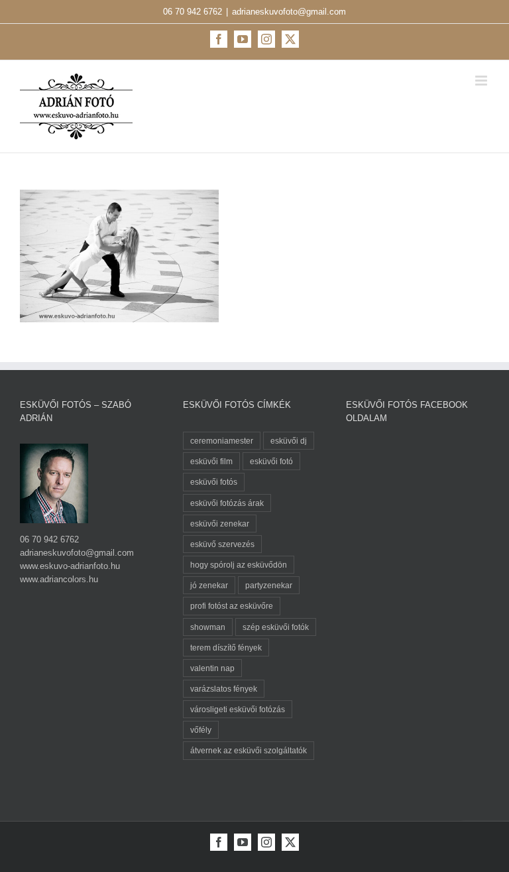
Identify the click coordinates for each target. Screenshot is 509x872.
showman (207, 627)
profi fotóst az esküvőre (231, 605)
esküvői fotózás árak (227, 503)
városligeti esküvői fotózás (237, 709)
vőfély (200, 729)
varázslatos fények (223, 688)
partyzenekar (268, 585)
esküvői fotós (213, 481)
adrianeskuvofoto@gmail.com (289, 12)
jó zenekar (209, 585)
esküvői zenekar (219, 523)
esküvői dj (288, 440)
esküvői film (211, 461)
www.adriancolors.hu (59, 579)
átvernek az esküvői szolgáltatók (248, 750)
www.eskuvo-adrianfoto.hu (70, 566)
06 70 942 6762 (192, 12)
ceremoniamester (221, 440)
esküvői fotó (271, 461)
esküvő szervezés (222, 544)
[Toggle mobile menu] (482, 81)
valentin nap (212, 668)
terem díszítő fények (226, 647)
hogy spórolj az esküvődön (238, 564)
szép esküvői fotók (276, 627)
